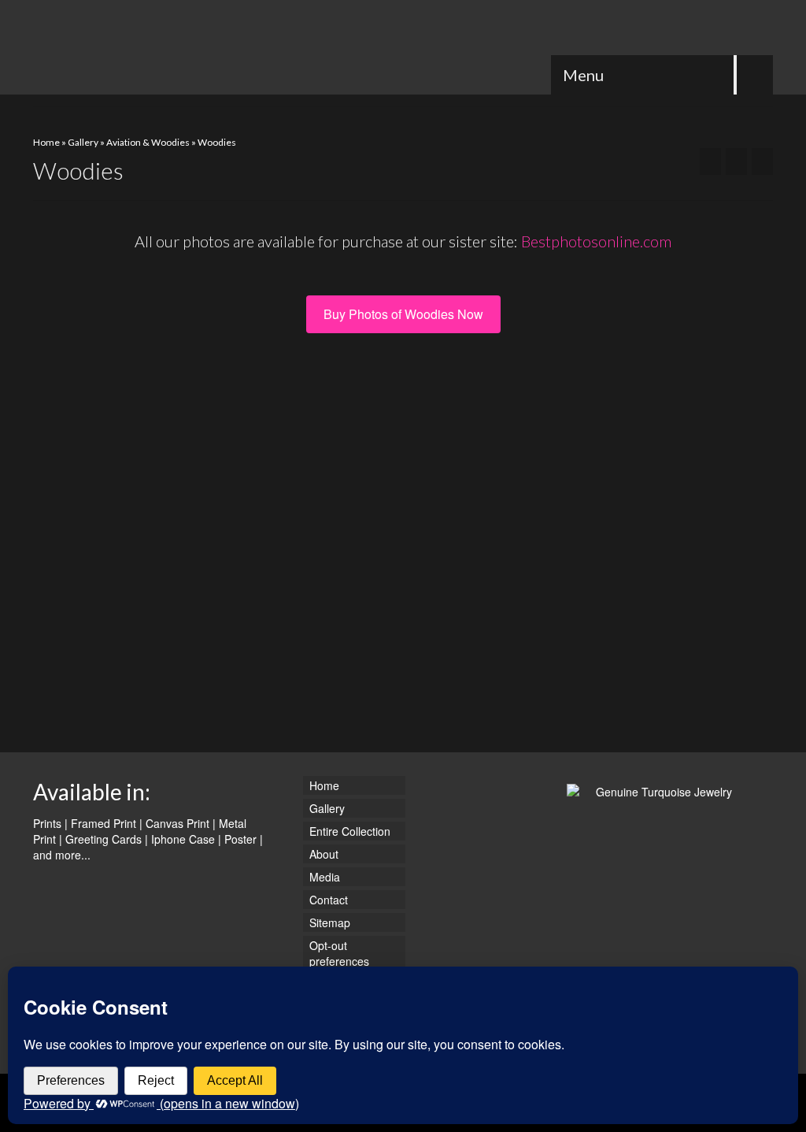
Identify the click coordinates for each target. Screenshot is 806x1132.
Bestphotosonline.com (596, 241)
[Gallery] (736, 161)
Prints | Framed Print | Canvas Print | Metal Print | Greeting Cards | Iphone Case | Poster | (148, 831)
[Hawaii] (762, 161)
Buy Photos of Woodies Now (403, 314)
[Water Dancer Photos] (148, 47)
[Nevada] (710, 161)
